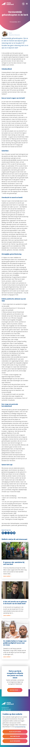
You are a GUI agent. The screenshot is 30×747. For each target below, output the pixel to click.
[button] (23, 3)
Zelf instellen (15, 736)
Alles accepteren (15, 731)
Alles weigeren (15, 741)
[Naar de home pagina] (8, 3)
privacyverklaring (20, 727)
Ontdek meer (14, 690)
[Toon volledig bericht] (15, 560)
